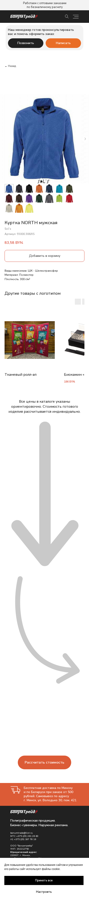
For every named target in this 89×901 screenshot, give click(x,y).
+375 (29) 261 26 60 (27, 836)
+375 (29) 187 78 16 (25, 839)
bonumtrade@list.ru (21, 833)
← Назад (10, 66)
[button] (44, 762)
